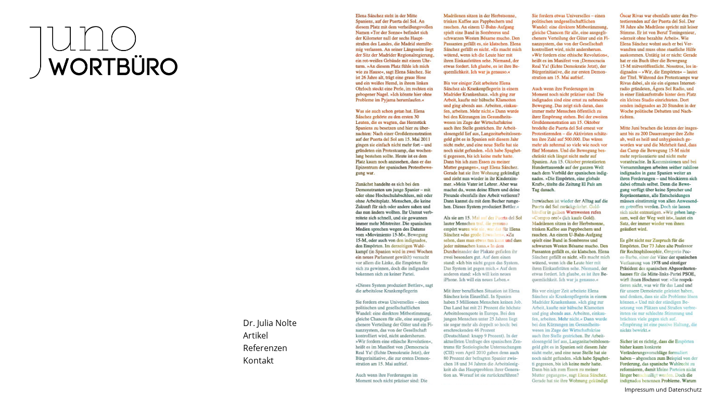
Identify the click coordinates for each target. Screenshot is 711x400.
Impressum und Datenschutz (663, 389)
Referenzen (265, 348)
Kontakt (258, 360)
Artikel (255, 335)
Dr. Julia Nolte (270, 323)
